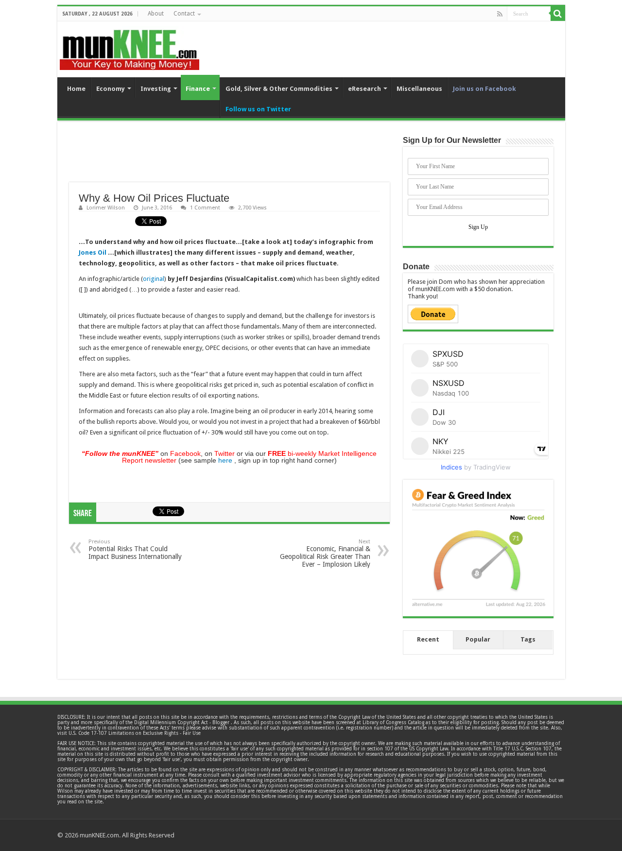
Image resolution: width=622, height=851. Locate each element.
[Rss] (499, 14)
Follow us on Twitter (258, 109)
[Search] (558, 13)
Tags (528, 639)
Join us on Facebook (484, 88)
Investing (155, 88)
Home (76, 88)
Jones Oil (92, 252)
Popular (478, 639)
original (153, 278)
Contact (184, 13)
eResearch (364, 88)
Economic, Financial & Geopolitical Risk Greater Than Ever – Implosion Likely (325, 553)
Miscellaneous (419, 88)
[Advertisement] (229, 158)
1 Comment (205, 208)
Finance (198, 88)
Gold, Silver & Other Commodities (278, 88)
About (156, 13)
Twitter (224, 453)
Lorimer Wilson (105, 208)
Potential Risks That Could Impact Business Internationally (135, 549)
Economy (110, 88)
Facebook (185, 453)
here (225, 460)
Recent (428, 639)
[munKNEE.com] (129, 46)
